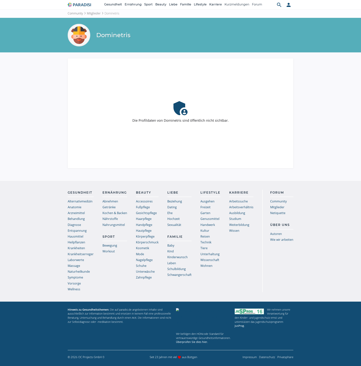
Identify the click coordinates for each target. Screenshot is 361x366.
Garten (205, 213)
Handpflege (144, 225)
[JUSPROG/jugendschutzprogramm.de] (249, 311)
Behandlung (76, 219)
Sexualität (174, 225)
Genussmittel (209, 219)
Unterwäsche (145, 271)
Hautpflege (144, 231)
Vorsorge (74, 283)
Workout (108, 251)
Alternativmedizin (80, 201)
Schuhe (141, 266)
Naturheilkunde (79, 271)
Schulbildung (176, 269)
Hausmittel (75, 236)
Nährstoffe (110, 219)
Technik (205, 242)
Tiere (204, 248)
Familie (185, 4)
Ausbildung (237, 213)
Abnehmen (110, 201)
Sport (148, 4)
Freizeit (205, 207)
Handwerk (207, 225)
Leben (171, 263)
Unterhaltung (210, 254)
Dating (172, 207)
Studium (235, 219)
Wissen (234, 231)
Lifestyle (200, 4)
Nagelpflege (144, 260)
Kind (170, 251)
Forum (257, 4)
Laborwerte (76, 260)
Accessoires (144, 201)
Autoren (276, 234)
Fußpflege (143, 207)
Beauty (160, 4)
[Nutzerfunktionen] (288, 4)
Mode (140, 254)
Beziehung (174, 201)
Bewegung (109, 245)
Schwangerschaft (179, 275)
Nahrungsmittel (113, 225)
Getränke (109, 207)
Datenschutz (267, 357)
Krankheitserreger (81, 254)
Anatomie (74, 207)
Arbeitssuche (238, 201)
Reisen (205, 236)
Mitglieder (94, 13)
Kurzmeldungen (236, 4)
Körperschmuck (147, 242)
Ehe (170, 213)
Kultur (204, 231)
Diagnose (74, 225)
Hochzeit (173, 219)
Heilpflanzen (76, 242)
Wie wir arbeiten (281, 240)
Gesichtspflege (146, 213)
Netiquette (277, 213)
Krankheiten (76, 248)
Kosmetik (142, 248)
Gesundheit (113, 4)
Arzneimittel (76, 213)
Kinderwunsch (177, 257)
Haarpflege (144, 219)
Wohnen (206, 266)
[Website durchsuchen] (279, 4)
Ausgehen (207, 201)
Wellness (74, 289)
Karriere (215, 4)
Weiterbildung (239, 225)
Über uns (280, 225)
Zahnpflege (144, 277)
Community (75, 13)
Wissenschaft (209, 260)
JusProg (239, 326)
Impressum (250, 357)
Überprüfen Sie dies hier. (192, 342)
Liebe (173, 4)
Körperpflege (145, 236)
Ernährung (133, 4)
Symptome (75, 277)
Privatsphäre (285, 357)
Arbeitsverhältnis (241, 207)
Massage (74, 266)
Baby (170, 245)
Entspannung (77, 231)
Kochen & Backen (114, 213)
